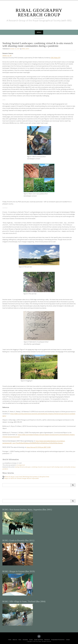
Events (31, 639)
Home (9, 639)
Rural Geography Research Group (39, 12)
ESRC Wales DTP (55, 58)
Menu (39, 32)
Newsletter (25, 639)
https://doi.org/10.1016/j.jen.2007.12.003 (38, 447)
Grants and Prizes (38, 639)
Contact (68, 639)
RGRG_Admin (25, 48)
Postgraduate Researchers (58, 639)
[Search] (73, 485)
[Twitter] (39, 636)
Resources (47, 639)
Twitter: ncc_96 (6, 55)
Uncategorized (20, 465)
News (19, 639)
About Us (15, 639)
